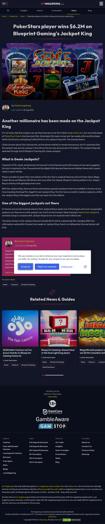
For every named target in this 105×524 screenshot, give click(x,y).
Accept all (25, 266)
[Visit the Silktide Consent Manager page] (85, 266)
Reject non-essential (47, 266)
